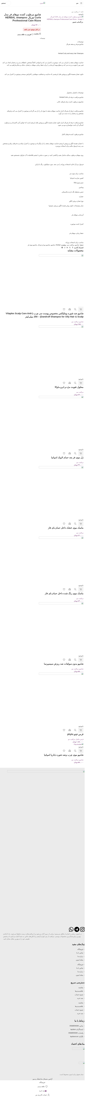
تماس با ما (79, 953)
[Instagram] (82, 929)
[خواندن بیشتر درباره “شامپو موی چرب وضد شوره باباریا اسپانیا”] (80, 750)
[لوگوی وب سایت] (42, 3)
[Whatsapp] (71, 929)
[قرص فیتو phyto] (61, 699)
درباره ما (80, 956)
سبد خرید (80, 998)
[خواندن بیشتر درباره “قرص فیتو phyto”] (80, 730)
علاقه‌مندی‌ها (79, 991)
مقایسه (80, 987)
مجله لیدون (79, 960)
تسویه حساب (79, 994)
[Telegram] (76, 929)
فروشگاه (80, 949)
